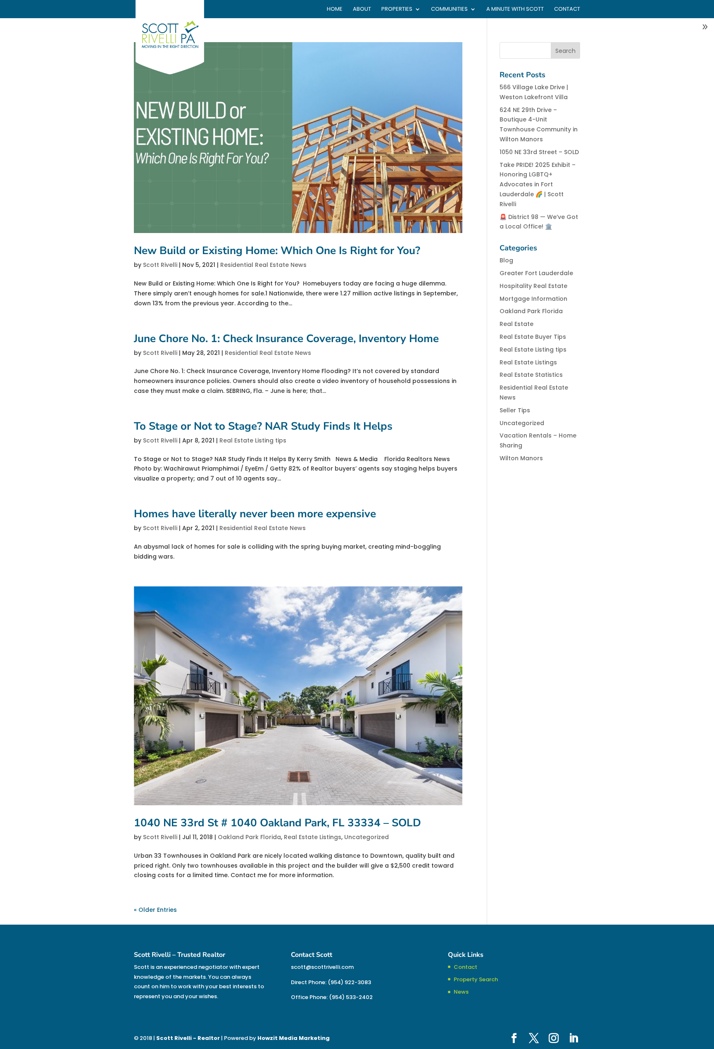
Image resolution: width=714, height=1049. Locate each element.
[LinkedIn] (573, 1038)
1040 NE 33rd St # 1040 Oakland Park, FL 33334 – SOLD (277, 823)
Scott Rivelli (160, 265)
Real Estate (516, 324)
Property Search (476, 979)
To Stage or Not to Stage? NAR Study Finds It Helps (263, 426)
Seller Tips (515, 410)
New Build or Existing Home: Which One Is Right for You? (278, 250)
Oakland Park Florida (249, 837)
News (461, 992)
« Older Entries (155, 910)
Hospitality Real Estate (533, 286)
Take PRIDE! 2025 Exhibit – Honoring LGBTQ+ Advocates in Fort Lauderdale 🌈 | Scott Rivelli (538, 184)
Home (335, 9)
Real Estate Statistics (531, 375)
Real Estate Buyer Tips (533, 337)
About (362, 9)
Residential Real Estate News (263, 265)
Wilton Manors (521, 458)
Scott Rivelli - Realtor (188, 1038)
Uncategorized (366, 837)
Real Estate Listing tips (252, 440)
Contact (567, 9)
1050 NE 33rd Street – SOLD (539, 152)
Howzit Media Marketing (293, 1038)
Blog (506, 260)
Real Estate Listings (312, 837)
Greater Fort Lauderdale (536, 273)
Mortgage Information (533, 299)
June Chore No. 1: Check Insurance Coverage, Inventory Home (286, 338)
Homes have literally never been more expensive (255, 514)
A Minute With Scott (515, 9)
